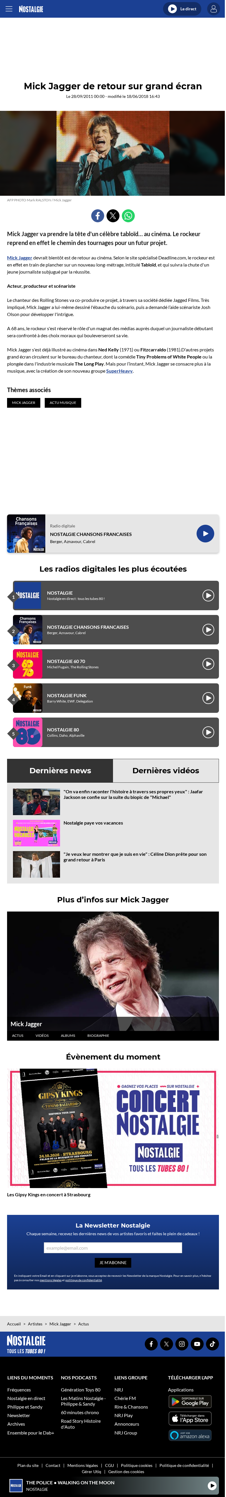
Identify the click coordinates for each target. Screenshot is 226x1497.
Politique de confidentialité (184, 1465)
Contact (53, 1465)
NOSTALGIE (60, 592)
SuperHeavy (119, 371)
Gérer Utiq (91, 1471)
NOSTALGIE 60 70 (66, 661)
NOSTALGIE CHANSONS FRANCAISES (91, 534)
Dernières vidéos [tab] (165, 770)
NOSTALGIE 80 (63, 729)
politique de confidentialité (83, 1280)
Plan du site (28, 1465)
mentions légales (51, 1280)
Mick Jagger (19, 257)
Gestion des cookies (126, 1471)
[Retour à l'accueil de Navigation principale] (31, 9)
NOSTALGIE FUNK (67, 695)
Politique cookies (136, 1465)
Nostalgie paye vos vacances (93, 822)
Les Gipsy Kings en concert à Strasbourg (48, 1194)
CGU (109, 1465)
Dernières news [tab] (60, 770)
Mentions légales (82, 1465)
